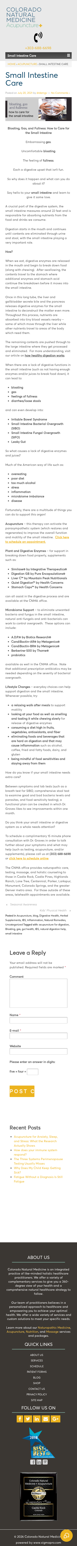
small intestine (13, 933)
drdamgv (42, 92)
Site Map (36, 1400)
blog (35, 915)
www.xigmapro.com (47, 1542)
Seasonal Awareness (23, 904)
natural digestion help (53, 929)
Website (15, 1046)
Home (12, 64)
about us (36, 1355)
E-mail (14, 1030)
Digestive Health (49, 915)
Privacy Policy (37, 1394)
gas (18, 929)
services (37, 1360)
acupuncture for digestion (54, 924)
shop (36, 1383)
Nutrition (32, 1331)
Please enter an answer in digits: (32, 1062)
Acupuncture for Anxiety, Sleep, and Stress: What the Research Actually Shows (36, 1141)
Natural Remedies (54, 920)
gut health (28, 929)
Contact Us (36, 1388)
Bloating (10, 929)
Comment (17, 976)
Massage (52, 1331)
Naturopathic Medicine (54, 1327)
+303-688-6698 (38, 48)
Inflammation (35, 920)
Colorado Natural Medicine (43, 1536)
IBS (24, 920)
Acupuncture (27, 64)
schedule (37, 1366)
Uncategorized (14, 924)
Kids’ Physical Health (53, 910)
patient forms (37, 1371)
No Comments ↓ (60, 92)
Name (14, 1015)
